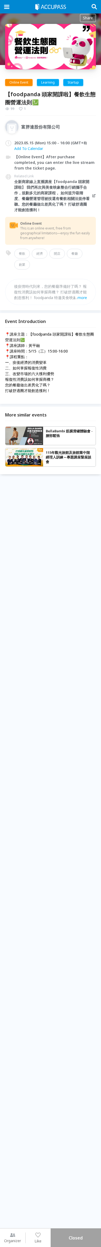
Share (88, 17)
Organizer (12, 1240)
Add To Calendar (28, 148)
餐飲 (22, 253)
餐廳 (74, 253)
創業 (22, 264)
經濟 (39, 253)
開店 (57, 253)
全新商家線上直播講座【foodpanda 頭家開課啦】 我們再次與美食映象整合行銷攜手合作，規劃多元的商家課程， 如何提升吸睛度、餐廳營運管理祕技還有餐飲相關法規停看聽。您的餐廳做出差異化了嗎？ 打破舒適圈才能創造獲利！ (52, 195)
